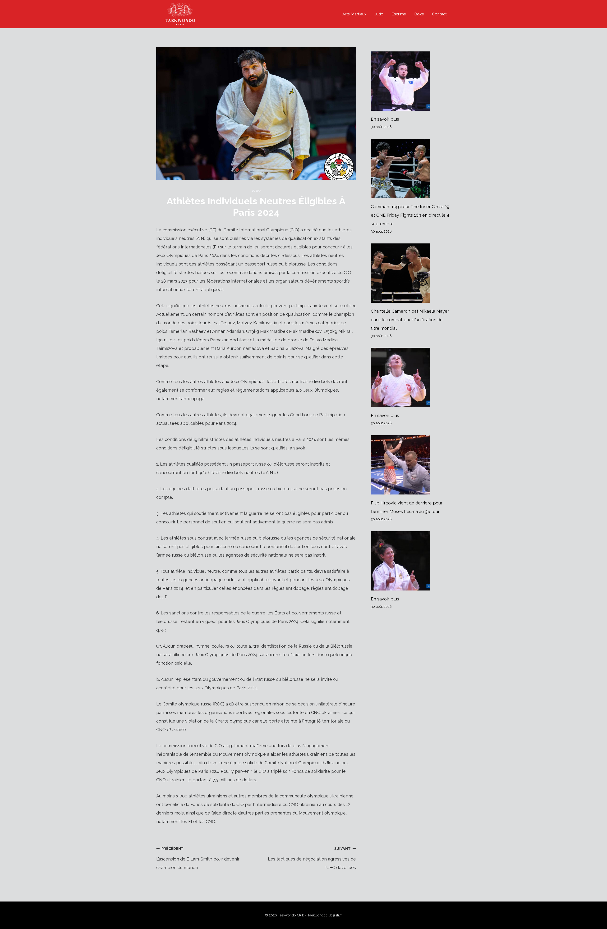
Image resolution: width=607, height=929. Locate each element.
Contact (439, 14)
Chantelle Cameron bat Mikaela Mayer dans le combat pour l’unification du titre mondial (410, 320)
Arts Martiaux (354, 14)
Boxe (419, 14)
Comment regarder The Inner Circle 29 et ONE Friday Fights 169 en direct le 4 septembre (410, 215)
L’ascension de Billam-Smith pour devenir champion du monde (197, 858)
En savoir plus (385, 119)
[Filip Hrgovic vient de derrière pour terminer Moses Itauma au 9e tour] (411, 464)
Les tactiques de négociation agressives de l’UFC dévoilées (312, 858)
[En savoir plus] (411, 81)
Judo (378, 14)
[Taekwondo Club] (180, 14)
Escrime (398, 14)
